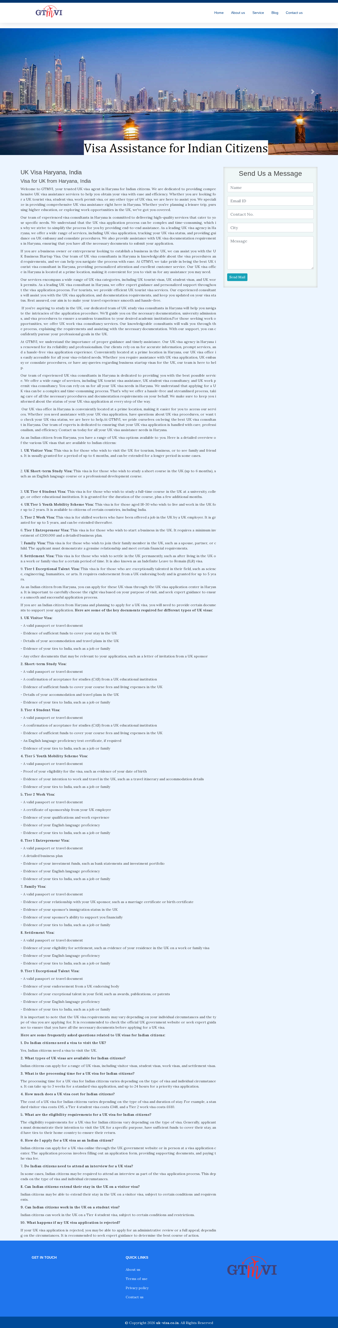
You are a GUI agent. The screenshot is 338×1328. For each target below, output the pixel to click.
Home (219, 13)
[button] (25, 91)
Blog (274, 13)
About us (238, 13)
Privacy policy (137, 1288)
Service (258, 13)
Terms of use (136, 1278)
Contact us (294, 13)
